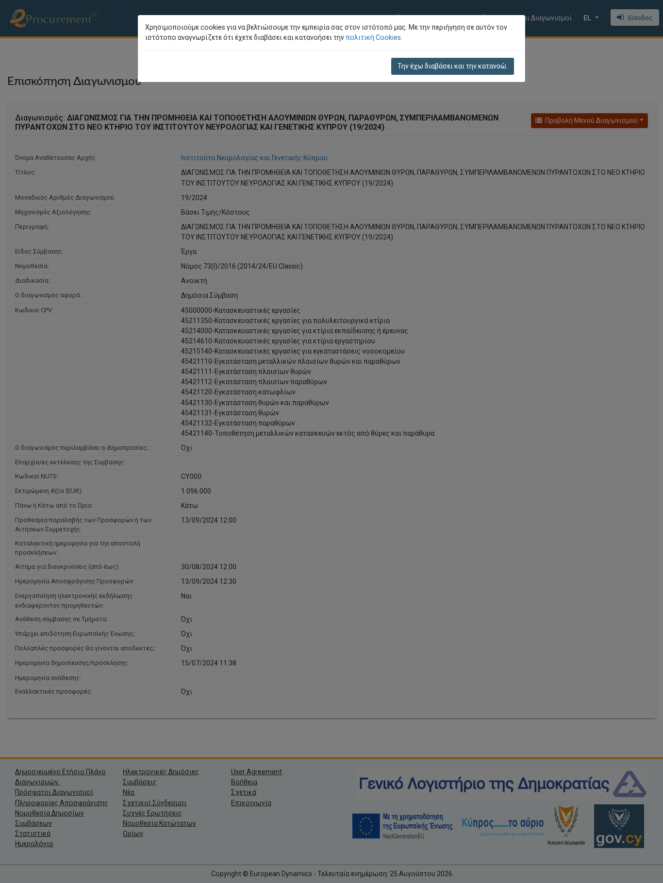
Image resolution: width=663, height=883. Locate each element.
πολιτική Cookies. (374, 37)
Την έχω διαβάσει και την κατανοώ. (453, 66)
